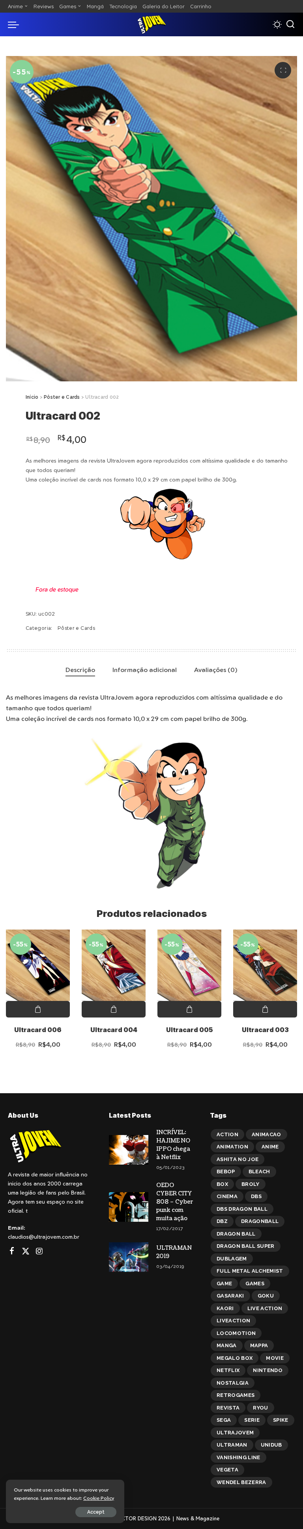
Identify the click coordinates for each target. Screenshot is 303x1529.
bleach (259, 1171)
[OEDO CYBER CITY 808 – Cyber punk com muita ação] (128, 1207)
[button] (283, 70)
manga (227, 1345)
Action (227, 1134)
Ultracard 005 (189, 1030)
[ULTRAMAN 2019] (128, 1257)
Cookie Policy (98, 1498)
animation (232, 1147)
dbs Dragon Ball (242, 1209)
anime (270, 1147)
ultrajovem (235, 1433)
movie (275, 1358)
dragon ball (236, 1234)
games (254, 1283)
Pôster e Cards (62, 397)
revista (228, 1408)
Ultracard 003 (265, 1030)
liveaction (233, 1321)
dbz (222, 1221)
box (222, 1184)
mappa (259, 1345)
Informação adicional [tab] (144, 670)
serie (252, 1420)
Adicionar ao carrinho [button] (38, 1009)
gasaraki (230, 1296)
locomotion (236, 1333)
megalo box (234, 1358)
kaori (225, 1308)
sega (224, 1420)
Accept (96, 1512)
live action (264, 1308)
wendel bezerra (241, 1482)
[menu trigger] (15, 24)
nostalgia (233, 1383)
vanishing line (238, 1457)
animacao (266, 1134)
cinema (227, 1196)
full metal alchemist (250, 1271)
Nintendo (267, 1370)
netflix (228, 1370)
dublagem (232, 1259)
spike (280, 1420)
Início (32, 397)
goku (266, 1296)
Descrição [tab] (80, 670)
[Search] (290, 24)
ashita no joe (237, 1159)
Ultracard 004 (113, 1030)
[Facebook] (12, 1251)
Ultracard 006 (38, 1030)
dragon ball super (246, 1246)
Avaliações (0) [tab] (216, 670)
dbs (256, 1196)
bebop (226, 1171)
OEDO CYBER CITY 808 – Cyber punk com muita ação (174, 1202)
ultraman (232, 1445)
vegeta (227, 1470)
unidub (271, 1445)
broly (250, 1184)
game (224, 1283)
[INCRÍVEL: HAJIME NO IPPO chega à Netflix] (128, 1150)
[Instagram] (39, 1251)
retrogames (235, 1395)
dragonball (260, 1221)
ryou (260, 1408)
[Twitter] (26, 1251)
